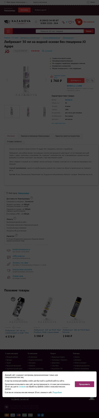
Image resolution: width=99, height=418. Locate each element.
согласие (22, 386)
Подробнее (57, 392)
